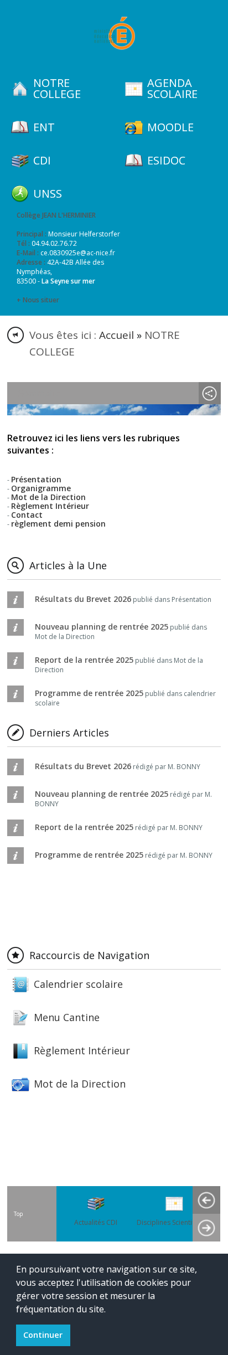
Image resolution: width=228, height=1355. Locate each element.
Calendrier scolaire (78, 984)
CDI (42, 160)
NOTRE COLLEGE (57, 89)
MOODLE (170, 127)
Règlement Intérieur (82, 1050)
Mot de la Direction (80, 1083)
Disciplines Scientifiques (174, 1222)
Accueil (116, 335)
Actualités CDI (95, 1222)
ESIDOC (166, 160)
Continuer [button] (43, 1335)
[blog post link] (114, 429)
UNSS (47, 193)
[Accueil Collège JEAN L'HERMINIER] (114, 33)
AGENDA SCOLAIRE (172, 89)
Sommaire (39, 393)
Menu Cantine (67, 1017)
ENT (44, 127)
